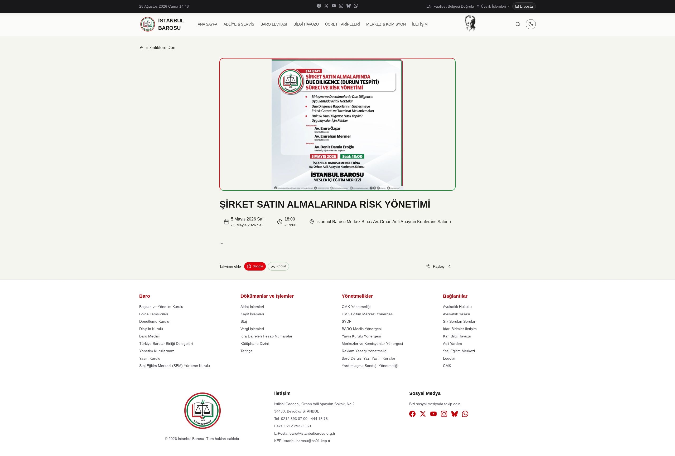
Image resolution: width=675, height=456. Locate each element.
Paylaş (438, 266)
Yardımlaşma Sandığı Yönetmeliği (370, 366)
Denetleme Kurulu (154, 321)
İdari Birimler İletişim (460, 329)
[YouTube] (334, 6)
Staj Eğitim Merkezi (459, 351)
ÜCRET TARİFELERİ (342, 24)
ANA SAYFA (207, 24)
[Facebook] (319, 6)
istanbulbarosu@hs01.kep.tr (306, 441)
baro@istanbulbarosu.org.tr (312, 433)
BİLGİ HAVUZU (306, 24)
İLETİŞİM (420, 24)
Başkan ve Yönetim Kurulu (161, 307)
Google (258, 266)
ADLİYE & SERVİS (239, 24)
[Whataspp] (356, 6)
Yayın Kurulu (149, 358)
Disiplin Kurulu (151, 329)
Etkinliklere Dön (160, 47)
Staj (243, 321)
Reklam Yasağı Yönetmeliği (364, 351)
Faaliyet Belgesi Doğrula (453, 6)
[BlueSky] (348, 6)
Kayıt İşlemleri (252, 314)
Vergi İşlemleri (252, 329)
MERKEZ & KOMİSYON (386, 24)
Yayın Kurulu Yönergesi (361, 336)
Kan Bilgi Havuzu (457, 336)
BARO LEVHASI (274, 24)
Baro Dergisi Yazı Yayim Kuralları (369, 358)
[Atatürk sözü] (470, 23)
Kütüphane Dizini (254, 343)
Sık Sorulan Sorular (459, 321)
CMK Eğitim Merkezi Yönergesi (367, 314)
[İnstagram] (341, 6)
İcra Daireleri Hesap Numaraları (266, 336)
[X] (326, 6)
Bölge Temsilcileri (153, 314)
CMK (447, 366)
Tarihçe (246, 351)
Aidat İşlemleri (252, 307)
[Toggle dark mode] (531, 24)
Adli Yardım (452, 343)
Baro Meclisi (149, 336)
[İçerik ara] (518, 24)
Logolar (449, 358)
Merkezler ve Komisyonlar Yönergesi (372, 343)
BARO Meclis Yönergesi (362, 329)
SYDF (346, 321)
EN (428, 6)
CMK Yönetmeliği (356, 307)
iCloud (281, 266)
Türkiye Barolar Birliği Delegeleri (166, 343)
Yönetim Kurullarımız (156, 351)
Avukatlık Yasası (456, 314)
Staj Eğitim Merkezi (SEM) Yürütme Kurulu (174, 366)
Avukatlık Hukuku (457, 307)
